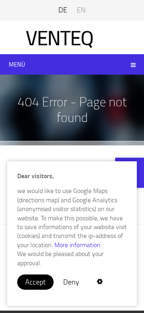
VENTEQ (60, 37)
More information (76, 244)
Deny (71, 282)
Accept (35, 282)
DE (62, 9)
